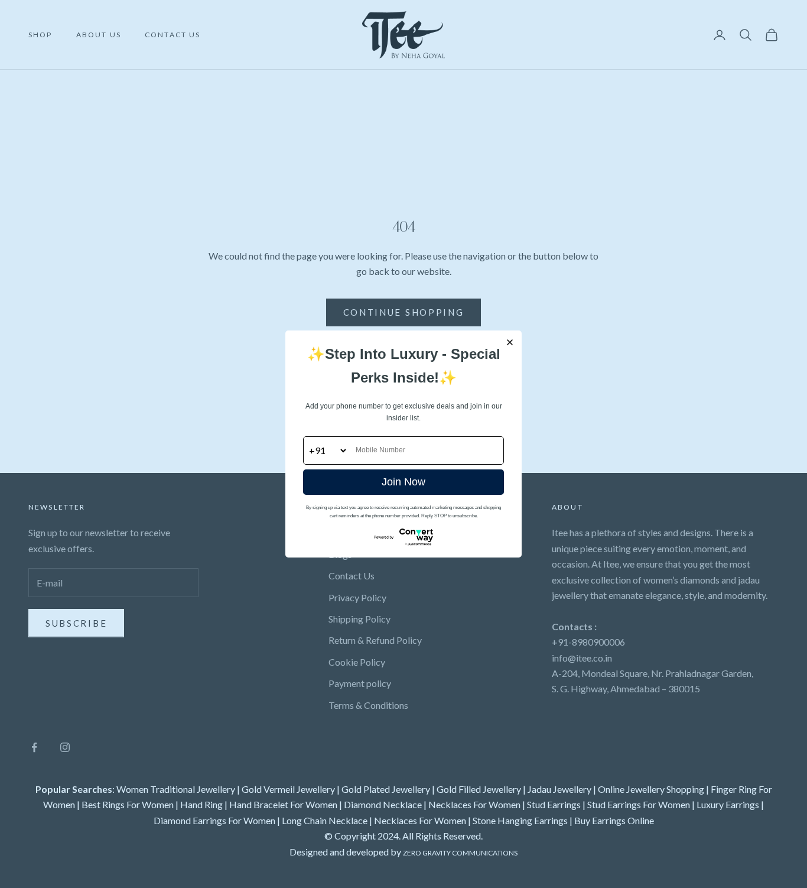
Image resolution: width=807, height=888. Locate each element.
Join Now (403, 482)
